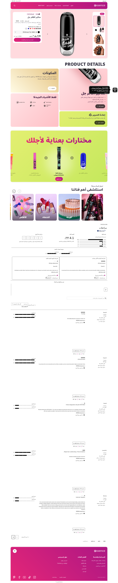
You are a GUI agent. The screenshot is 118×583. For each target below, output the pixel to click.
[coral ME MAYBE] (32, 28)
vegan (37, 14)
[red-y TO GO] (30, 28)
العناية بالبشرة (66, 5)
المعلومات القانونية (62, 577)
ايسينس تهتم (49, 5)
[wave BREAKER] (28, 28)
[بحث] (14, 5)
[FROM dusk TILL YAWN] (40, 28)
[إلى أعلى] (15, 551)
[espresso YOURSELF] (36, 28)
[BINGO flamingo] (34, 28)
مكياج (72, 5)
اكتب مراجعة (27, 20)
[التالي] (46, 158)
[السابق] (72, 158)
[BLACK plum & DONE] (38, 28)
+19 (26, 28)
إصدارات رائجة (58, 5)
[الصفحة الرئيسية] (99, 5)
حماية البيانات (54, 577)
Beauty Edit (41, 5)
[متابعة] (14, 191)
